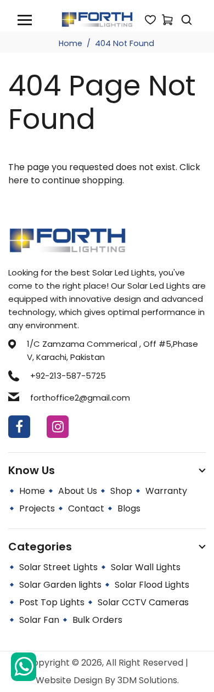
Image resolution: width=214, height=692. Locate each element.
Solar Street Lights (58, 567)
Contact (86, 508)
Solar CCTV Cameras (143, 602)
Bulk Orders (97, 620)
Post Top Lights (52, 602)
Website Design (70, 680)
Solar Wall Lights (146, 567)
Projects (37, 508)
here (18, 180)
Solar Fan (39, 620)
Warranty (166, 491)
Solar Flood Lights (152, 584)
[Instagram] (58, 426)
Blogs (128, 508)
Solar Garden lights (60, 584)
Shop (121, 491)
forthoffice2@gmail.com (80, 397)
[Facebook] (19, 426)
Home (70, 43)
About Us (77, 491)
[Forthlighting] (97, 19)
